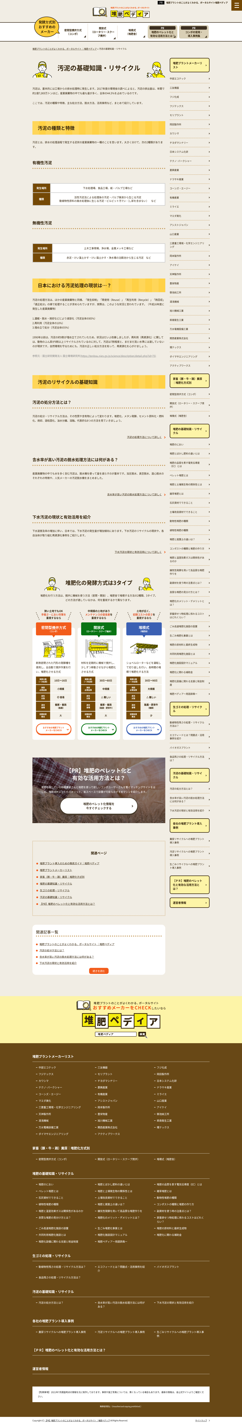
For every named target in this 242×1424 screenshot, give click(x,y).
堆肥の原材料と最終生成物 (183, 644)
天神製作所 (175, 274)
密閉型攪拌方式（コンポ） (183, 394)
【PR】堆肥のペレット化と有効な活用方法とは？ (67, 904)
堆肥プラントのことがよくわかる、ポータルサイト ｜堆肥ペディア (77, 944)
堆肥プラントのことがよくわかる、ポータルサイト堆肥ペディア (197, 2)
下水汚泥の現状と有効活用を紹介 (58, 963)
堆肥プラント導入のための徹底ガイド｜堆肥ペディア (69, 863)
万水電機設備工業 (179, 329)
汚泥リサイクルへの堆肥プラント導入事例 (187, 853)
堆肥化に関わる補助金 (181, 672)
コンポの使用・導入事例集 (194, 31)
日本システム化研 (179, 151)
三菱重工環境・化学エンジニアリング (187, 244)
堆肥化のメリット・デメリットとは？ (187, 602)
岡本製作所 (175, 255)
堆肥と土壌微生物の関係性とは (186, 484)
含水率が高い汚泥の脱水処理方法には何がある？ (67, 956)
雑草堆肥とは (177, 493)
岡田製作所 (175, 124)
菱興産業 (174, 170)
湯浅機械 (174, 301)
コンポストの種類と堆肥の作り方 (187, 548)
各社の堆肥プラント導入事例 (187, 825)
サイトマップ (201, 1421)
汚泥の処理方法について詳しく (144, 437)
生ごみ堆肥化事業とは (181, 635)
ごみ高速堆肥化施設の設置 (183, 626)
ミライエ (174, 206)
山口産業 (174, 234)
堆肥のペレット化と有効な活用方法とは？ (162, 31)
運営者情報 (179, 902)
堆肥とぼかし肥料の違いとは (185, 453)
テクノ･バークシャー (181, 161)
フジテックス (177, 106)
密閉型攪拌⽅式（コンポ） (73, 32)
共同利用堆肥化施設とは (182, 653)
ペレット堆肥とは (179, 475)
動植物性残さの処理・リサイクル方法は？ (187, 724)
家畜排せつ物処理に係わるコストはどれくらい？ (187, 615)
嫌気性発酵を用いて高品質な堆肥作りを (187, 571)
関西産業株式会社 (179, 338)
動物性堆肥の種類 (179, 521)
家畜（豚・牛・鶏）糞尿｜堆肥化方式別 (62, 877)
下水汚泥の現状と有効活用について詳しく (138, 552)
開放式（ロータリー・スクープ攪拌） (187, 404)
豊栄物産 (174, 283)
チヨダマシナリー (179, 142)
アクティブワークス (180, 365)
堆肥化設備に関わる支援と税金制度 (187, 682)
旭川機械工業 (177, 310)
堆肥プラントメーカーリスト (56, 870)
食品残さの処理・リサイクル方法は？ (187, 758)
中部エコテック (178, 78)
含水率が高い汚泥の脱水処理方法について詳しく (134, 494)
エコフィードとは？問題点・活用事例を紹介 (187, 736)
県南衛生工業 (177, 319)
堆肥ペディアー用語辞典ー (183, 693)
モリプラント (177, 115)
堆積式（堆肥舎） (132, 32)
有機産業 (174, 197)
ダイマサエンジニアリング (183, 356)
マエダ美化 (175, 215)
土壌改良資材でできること (183, 512)
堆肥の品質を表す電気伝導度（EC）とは (185, 464)
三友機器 (174, 87)
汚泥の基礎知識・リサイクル (56, 897)
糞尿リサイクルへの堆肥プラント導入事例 (187, 840)
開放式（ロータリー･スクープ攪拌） (102, 31)
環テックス (175, 347)
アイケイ (174, 265)
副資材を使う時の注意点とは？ (186, 582)
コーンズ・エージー (180, 188)
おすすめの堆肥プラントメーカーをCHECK (53, 729)
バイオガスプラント (180, 747)
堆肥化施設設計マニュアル (183, 662)
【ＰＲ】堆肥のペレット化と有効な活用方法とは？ (187, 884)
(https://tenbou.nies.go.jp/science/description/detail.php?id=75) (118, 356)
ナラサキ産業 (177, 179)
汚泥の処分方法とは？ (52, 950)
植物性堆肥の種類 (179, 530)
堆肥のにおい (177, 444)
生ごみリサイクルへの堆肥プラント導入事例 (187, 865)
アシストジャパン (179, 224)
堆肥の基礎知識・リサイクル (56, 883)
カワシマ (174, 133)
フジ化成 (174, 96)
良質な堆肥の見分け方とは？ (185, 592)
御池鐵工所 (175, 292)
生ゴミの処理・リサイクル (55, 890)
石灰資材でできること (181, 502)
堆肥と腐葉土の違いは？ (182, 539)
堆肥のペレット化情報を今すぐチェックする (98, 806)
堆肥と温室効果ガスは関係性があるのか (187, 559)
